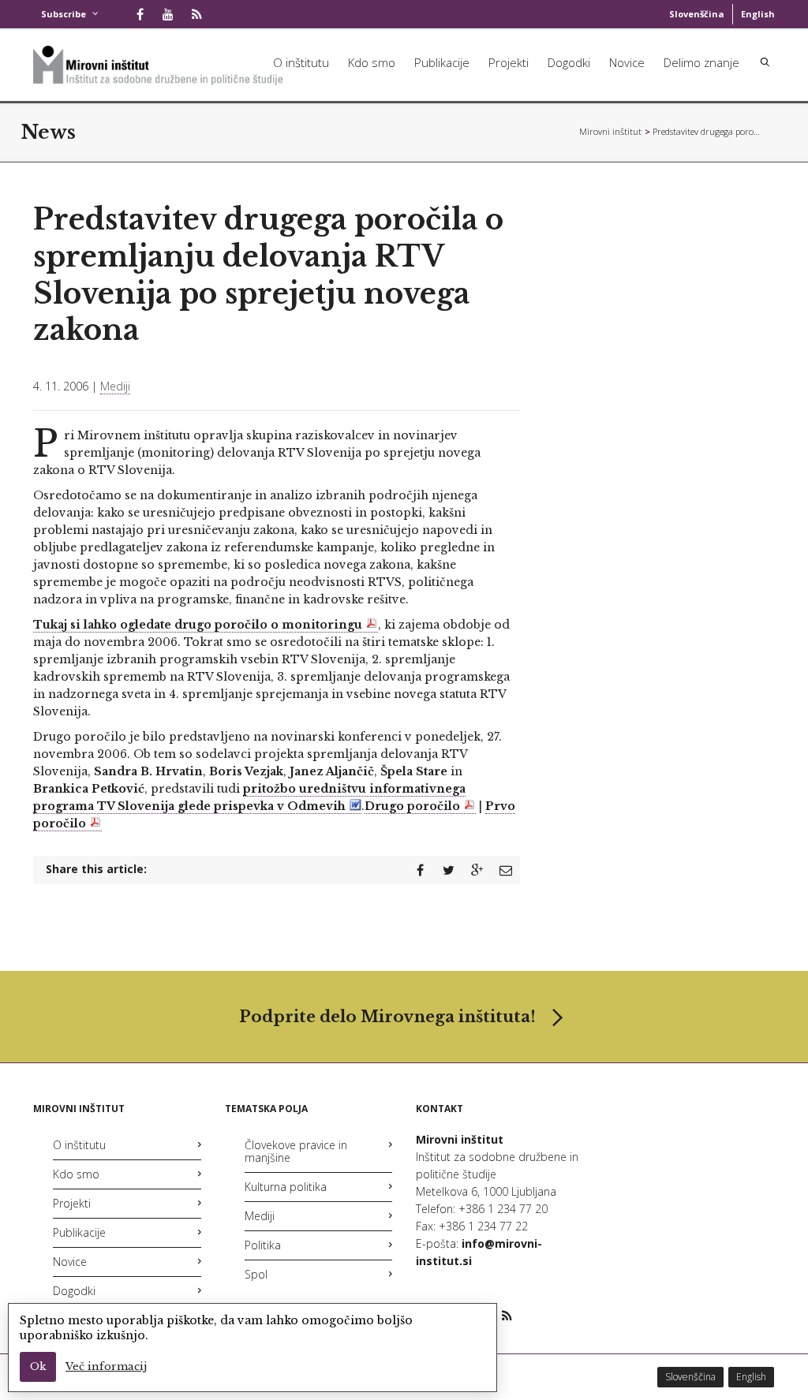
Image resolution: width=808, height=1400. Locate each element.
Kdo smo (371, 62)
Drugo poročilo (412, 806)
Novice (627, 62)
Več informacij (106, 1366)
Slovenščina (696, 14)
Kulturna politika (286, 1186)
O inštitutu (301, 62)
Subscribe (63, 14)
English (758, 14)
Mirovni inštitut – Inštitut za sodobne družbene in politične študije (610, 131)
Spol (256, 1274)
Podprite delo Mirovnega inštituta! (387, 1016)
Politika (263, 1245)
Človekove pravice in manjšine (296, 1151)
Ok (38, 1366)
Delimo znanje (701, 62)
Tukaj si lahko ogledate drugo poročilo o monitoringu (197, 625)
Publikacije (441, 62)
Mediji (115, 386)
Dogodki (569, 62)
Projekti (508, 62)
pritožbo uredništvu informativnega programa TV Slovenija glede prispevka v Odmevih (249, 797)
